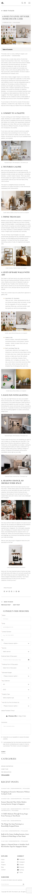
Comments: (4, 722)
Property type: (5, 694)
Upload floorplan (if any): (8, 710)
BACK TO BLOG (9, 10)
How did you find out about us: (10, 702)
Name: (3, 615)
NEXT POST (16, 604)
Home (2, 859)
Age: (2, 639)
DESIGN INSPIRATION (7, 766)
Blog (2, 867)
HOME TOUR (4, 769)
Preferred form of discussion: (9, 664)
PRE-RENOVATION (6, 772)
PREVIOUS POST (6, 604)
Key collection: (5, 680)
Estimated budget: (6, 672)
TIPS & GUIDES (5, 775)
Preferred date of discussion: (9, 656)
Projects (3, 864)
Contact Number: (6, 631)
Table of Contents (7, 49)
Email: (3, 623)
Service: (3, 648)
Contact (3, 869)
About (2, 862)
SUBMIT (3, 751)
